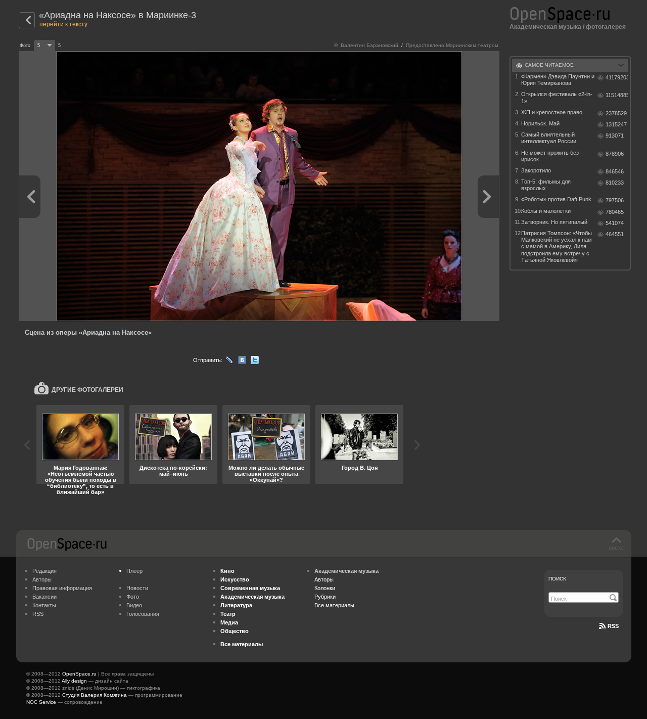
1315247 (616, 124)
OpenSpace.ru (79, 674)
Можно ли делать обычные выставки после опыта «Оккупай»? (266, 474)
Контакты (44, 605)
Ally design (74, 681)
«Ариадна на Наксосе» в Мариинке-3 (117, 15)
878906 (615, 154)
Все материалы (334, 605)
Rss (613, 626)
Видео (134, 605)
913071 (615, 135)
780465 (615, 212)
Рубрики (325, 597)
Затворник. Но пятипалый (554, 222)
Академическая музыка (545, 26)
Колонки (324, 588)
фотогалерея (606, 26)
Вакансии (44, 597)
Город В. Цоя (360, 468)
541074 (615, 223)
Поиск (557, 578)
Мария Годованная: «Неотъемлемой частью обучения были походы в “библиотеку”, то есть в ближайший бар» (80, 480)
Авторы (42, 579)
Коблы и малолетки (546, 211)
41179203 (617, 77)
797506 (615, 200)
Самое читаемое (549, 65)
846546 (615, 171)
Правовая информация (62, 588)
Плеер (134, 571)
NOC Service (41, 702)
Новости (137, 588)
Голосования (142, 614)
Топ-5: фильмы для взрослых (546, 184)
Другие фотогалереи (87, 389)
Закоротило (536, 170)
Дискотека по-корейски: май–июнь (173, 471)
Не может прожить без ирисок (550, 156)
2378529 (616, 113)
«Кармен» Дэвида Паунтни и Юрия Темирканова (557, 79)
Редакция (44, 571)
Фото (132, 597)
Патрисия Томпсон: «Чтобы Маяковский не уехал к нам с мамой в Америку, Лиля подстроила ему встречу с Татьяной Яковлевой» (556, 246)
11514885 (617, 95)
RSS (37, 614)
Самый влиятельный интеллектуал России (548, 137)
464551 (615, 234)
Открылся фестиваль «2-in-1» (556, 97)
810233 (615, 182)
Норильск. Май (540, 123)
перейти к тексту (63, 24)
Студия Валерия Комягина (94, 695)
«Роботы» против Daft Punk (556, 199)
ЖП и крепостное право (551, 112)
